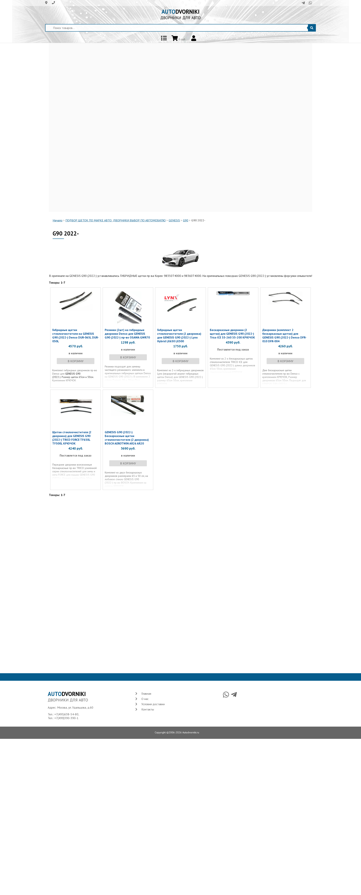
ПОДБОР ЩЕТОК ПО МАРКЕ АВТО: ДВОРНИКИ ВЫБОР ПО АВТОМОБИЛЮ (115, 220)
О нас (145, 699)
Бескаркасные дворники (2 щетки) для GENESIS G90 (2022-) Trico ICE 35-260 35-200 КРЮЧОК (232, 333)
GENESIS (174, 220)
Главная (146, 693)
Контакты (147, 709)
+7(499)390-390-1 (66, 718)
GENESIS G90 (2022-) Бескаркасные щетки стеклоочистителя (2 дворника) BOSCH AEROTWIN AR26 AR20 (127, 437)
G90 (185, 220)
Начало (57, 220)
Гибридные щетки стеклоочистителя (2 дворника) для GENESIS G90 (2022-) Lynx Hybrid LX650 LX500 (179, 335)
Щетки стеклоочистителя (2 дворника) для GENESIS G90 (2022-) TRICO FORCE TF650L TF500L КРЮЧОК (71, 437)
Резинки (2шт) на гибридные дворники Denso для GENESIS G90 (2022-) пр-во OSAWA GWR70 (127, 333)
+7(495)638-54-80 (66, 714)
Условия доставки (153, 704)
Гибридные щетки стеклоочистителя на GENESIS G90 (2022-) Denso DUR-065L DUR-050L (75, 335)
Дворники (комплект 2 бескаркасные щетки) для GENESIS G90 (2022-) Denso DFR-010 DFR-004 (284, 335)
